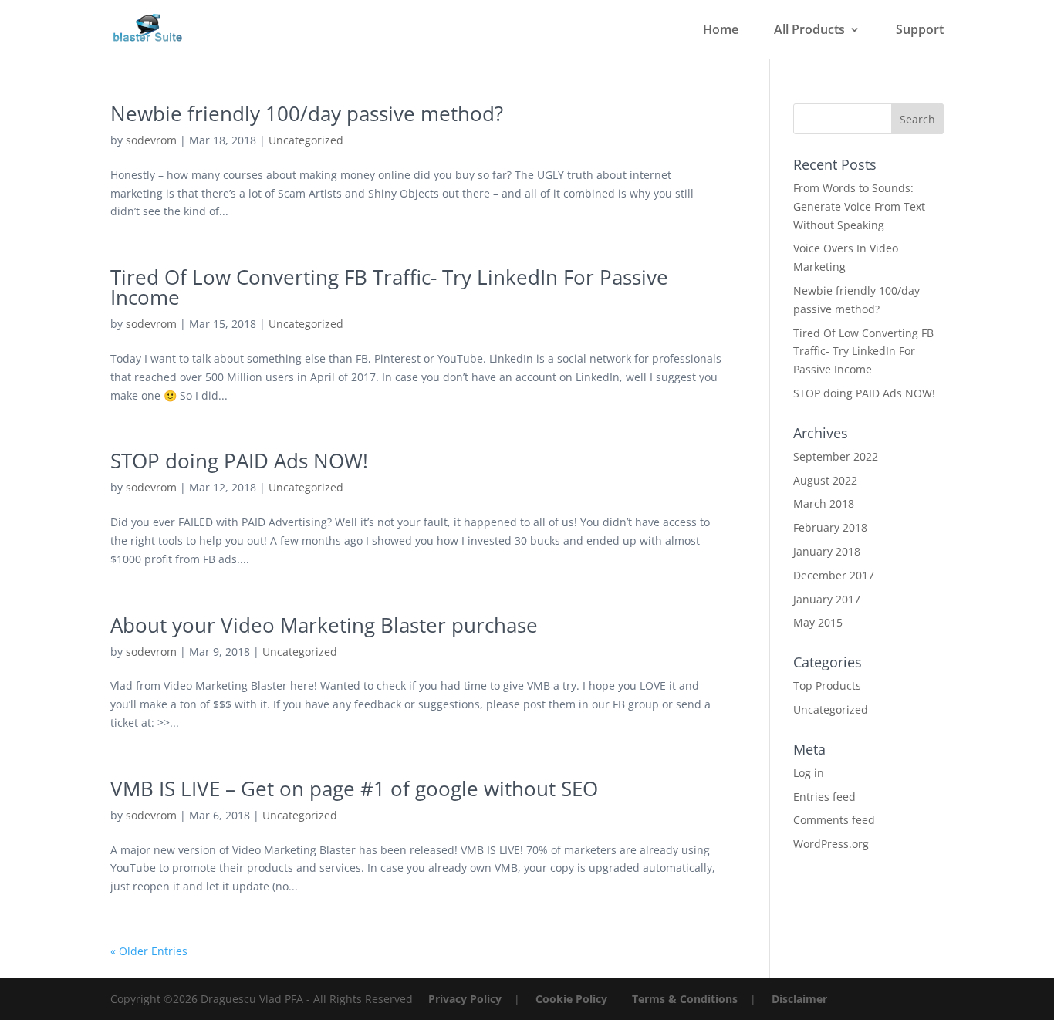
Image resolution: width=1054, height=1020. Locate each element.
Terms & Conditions (685, 998)
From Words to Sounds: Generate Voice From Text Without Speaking (859, 206)
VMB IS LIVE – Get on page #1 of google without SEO (354, 788)
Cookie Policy (571, 998)
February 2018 (830, 527)
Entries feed (824, 796)
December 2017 (833, 575)
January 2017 (826, 599)
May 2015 (818, 622)
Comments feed (834, 819)
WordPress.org (831, 843)
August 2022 (825, 480)
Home (720, 30)
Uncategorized (306, 140)
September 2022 (835, 456)
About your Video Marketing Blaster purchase (324, 625)
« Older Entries (148, 951)
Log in (808, 772)
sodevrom (151, 140)
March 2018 (823, 503)
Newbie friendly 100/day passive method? (306, 113)
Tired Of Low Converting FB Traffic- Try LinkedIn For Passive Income (389, 287)
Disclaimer (799, 998)
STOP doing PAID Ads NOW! (239, 461)
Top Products (827, 685)
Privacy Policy (465, 998)
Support (920, 30)
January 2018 (826, 551)
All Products (809, 30)
